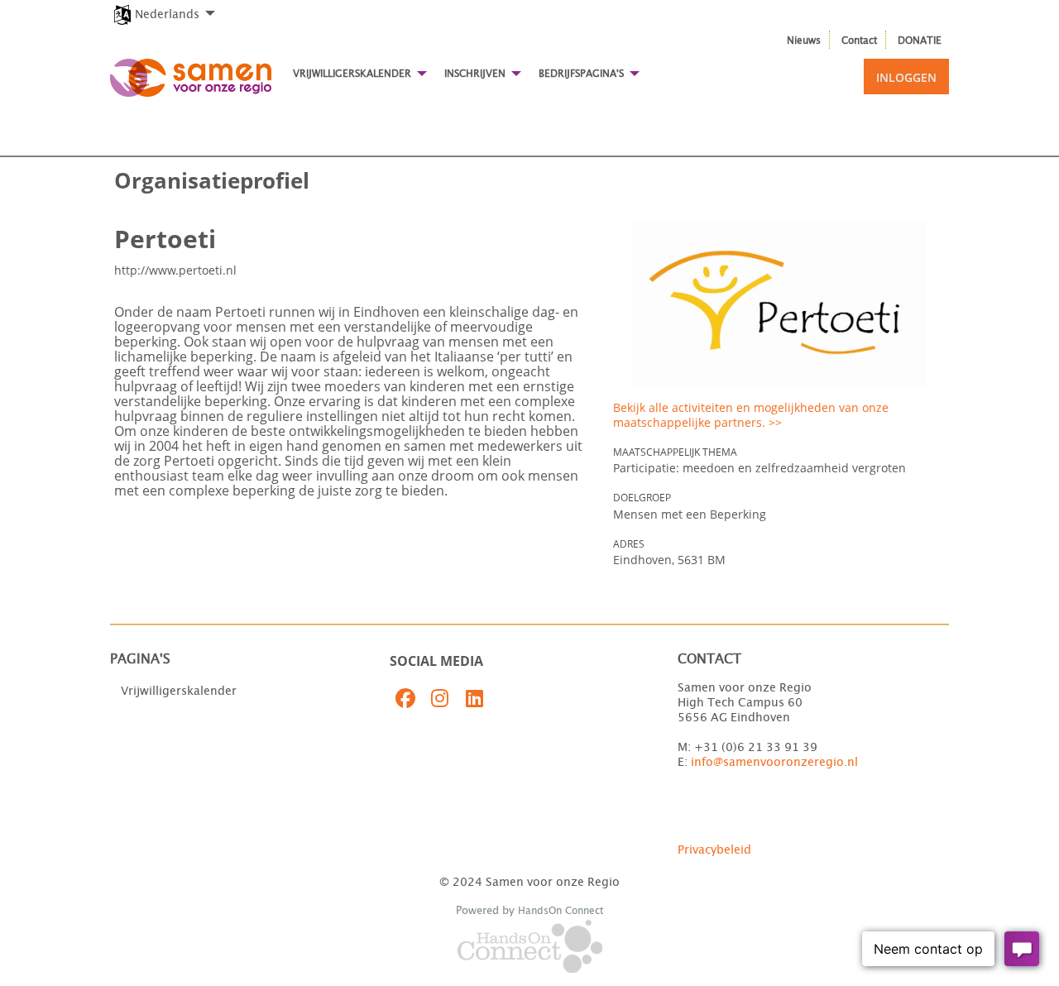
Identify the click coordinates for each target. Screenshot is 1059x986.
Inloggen (906, 77)
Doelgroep (642, 498)
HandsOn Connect (560, 911)
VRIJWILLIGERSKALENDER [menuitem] (352, 74)
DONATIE (920, 40)
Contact (859, 40)
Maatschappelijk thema (675, 452)
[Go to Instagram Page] (437, 698)
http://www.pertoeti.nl (175, 270)
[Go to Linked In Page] (472, 698)
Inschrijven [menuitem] (475, 74)
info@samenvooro (742, 762)
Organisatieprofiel (211, 180)
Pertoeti (165, 239)
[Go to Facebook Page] (403, 698)
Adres (629, 544)
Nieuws (804, 40)
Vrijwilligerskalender (179, 691)
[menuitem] (162, 5)
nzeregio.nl (825, 762)
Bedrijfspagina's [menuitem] (581, 74)
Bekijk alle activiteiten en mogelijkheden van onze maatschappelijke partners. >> (751, 415)
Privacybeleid (714, 850)
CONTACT (709, 659)
